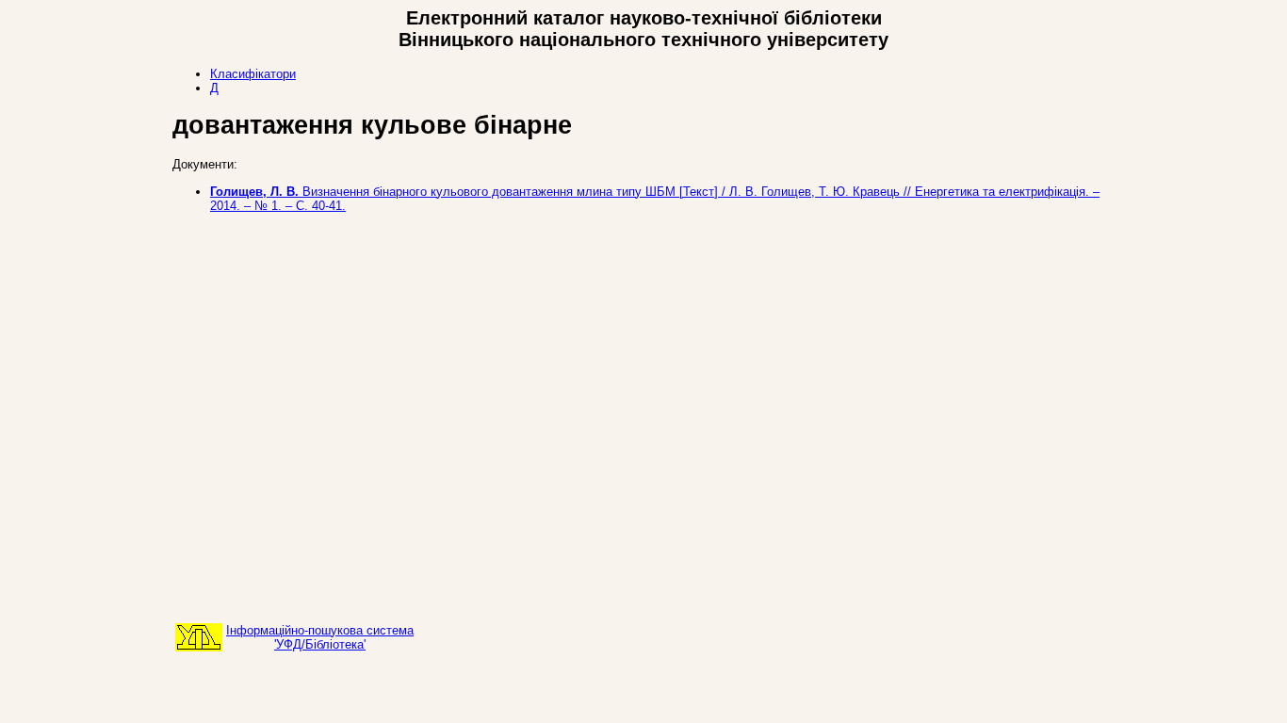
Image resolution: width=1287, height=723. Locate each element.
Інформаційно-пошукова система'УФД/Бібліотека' (320, 637)
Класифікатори (253, 74)
